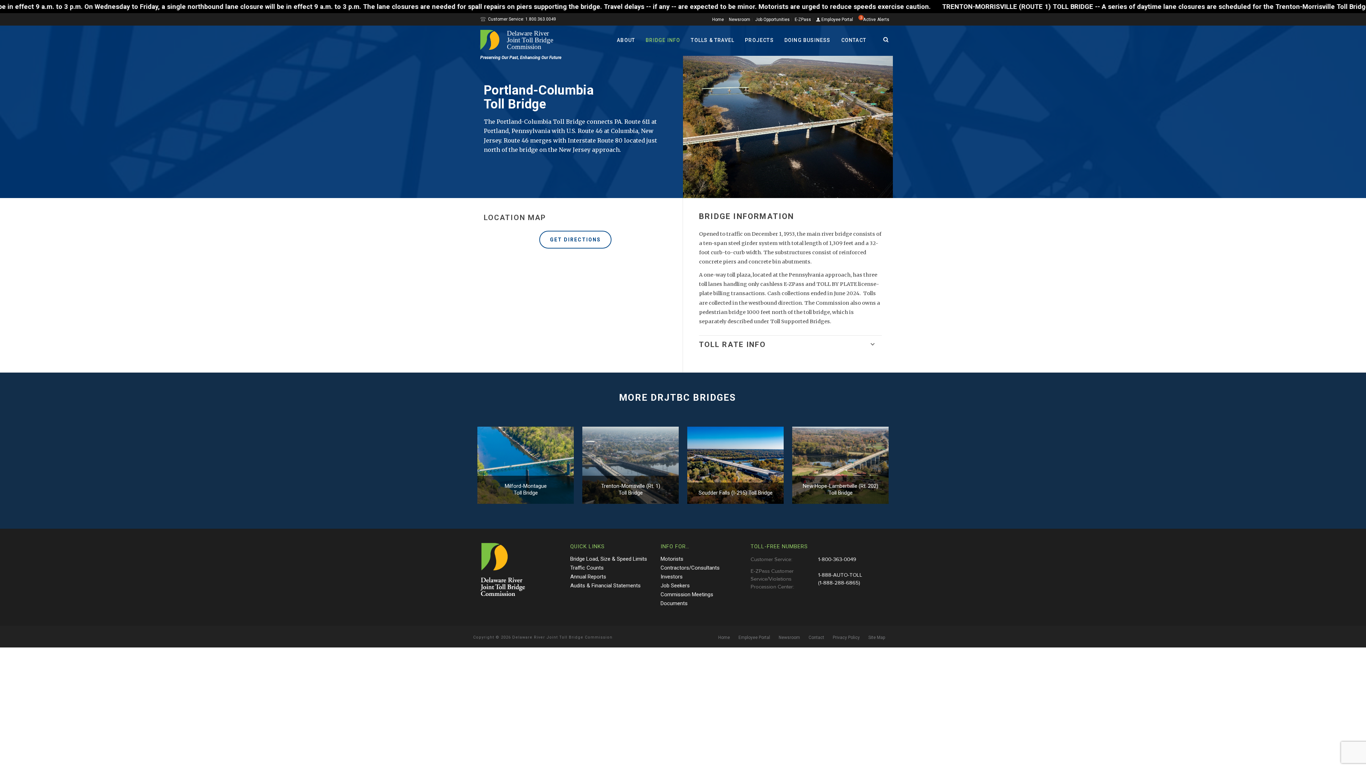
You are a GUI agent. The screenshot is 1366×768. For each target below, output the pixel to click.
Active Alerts (876, 19)
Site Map (876, 637)
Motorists (672, 559)
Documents (674, 603)
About (626, 40)
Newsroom (739, 19)
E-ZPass (803, 19)
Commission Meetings (687, 594)
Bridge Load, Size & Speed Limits (608, 559)
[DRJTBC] (519, 40)
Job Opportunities (772, 19)
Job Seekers (675, 585)
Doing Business (807, 40)
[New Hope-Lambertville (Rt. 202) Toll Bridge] (840, 465)
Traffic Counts (587, 568)
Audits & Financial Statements (605, 585)
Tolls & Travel (712, 40)
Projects (759, 40)
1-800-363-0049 (837, 559)
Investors (672, 577)
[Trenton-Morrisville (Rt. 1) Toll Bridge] (630, 465)
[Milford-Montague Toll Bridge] (525, 465)
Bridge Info (663, 40)
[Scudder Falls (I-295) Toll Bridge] (735, 465)
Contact (853, 40)
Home (718, 19)
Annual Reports (588, 577)
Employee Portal (836, 19)
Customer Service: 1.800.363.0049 (522, 19)
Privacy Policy (846, 637)
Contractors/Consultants (690, 568)
